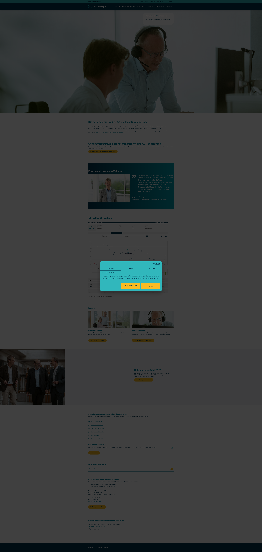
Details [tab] (131, 268)
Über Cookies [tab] (151, 268)
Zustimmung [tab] (111, 268)
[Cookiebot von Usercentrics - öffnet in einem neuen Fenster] (154, 264)
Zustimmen (150, 286)
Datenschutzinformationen (135, 280)
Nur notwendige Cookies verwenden (131, 286)
